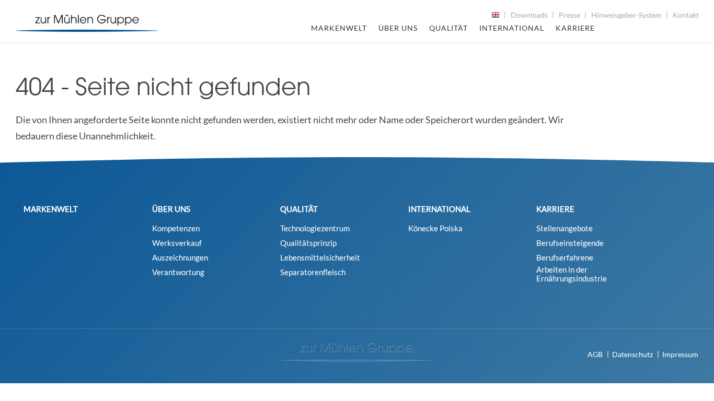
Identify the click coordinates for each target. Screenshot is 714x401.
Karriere (575, 27)
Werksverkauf (177, 243)
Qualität (448, 27)
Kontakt (686, 14)
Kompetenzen (176, 228)
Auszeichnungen (180, 257)
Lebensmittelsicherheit (320, 257)
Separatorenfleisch (313, 272)
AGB (595, 354)
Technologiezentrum (315, 228)
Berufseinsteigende (570, 243)
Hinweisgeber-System (626, 14)
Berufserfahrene (564, 257)
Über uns (398, 27)
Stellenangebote (564, 228)
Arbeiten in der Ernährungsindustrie (571, 274)
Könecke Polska (435, 228)
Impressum (680, 354)
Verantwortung (178, 272)
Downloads (529, 14)
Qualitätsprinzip (308, 243)
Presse (569, 14)
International (511, 27)
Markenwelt (339, 27)
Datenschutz (632, 354)
